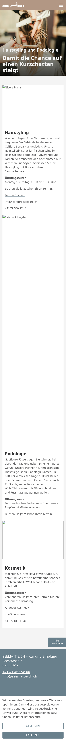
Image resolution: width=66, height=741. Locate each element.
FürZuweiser (57, 642)
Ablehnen (33, 725)
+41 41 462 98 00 (16, 671)
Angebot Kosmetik (17, 607)
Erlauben (33, 735)
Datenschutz (32, 717)
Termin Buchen (15, 195)
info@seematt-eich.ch (19, 676)
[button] (61, 5)
